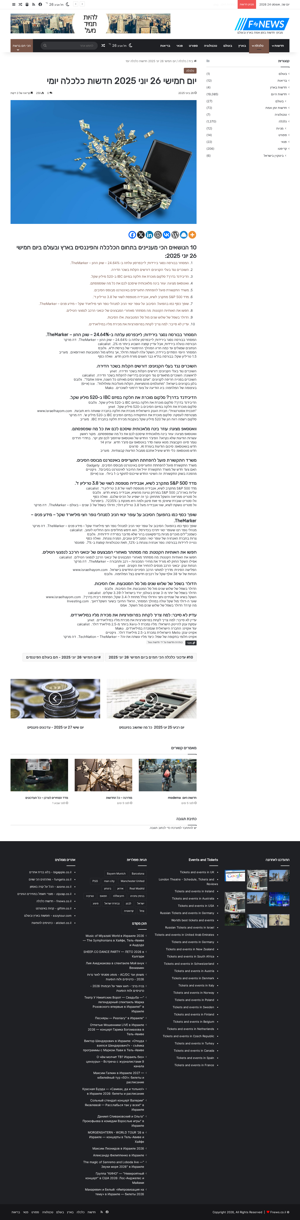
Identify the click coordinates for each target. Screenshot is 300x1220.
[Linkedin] (149, 235)
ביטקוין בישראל (274, 155)
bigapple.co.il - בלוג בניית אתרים (50, 872)
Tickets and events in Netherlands (190, 1029)
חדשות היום (279, 94)
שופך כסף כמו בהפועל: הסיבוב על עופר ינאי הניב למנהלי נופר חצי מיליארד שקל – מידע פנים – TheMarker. (113, 304)
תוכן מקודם (139, 923)
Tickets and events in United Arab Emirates (184, 934)
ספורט (193, 45)
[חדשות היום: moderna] (167, 775)
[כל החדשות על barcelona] (257, 880)
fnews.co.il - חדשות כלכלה (53, 901)
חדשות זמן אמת (276, 108)
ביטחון (107, 888)
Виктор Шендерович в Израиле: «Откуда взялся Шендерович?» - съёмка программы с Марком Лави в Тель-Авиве (113, 1045)
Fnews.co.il (278, 1212)
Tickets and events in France (194, 1065)
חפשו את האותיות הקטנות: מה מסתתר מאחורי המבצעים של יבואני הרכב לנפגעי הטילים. (126, 310)
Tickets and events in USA (196, 905)
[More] (192, 235)
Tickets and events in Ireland (194, 891)
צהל (142, 910)
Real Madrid (137, 888)
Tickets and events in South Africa (190, 956)
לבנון (128, 903)
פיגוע (95, 903)
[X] (141, 235)
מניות (280, 128)
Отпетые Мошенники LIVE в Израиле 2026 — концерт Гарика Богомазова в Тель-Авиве (116, 1029)
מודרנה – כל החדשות (119, 798)
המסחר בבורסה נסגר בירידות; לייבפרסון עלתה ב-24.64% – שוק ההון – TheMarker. (129, 263)
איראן (120, 888)
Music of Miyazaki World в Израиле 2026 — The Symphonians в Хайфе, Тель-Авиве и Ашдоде (113, 940)
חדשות (279, 45)
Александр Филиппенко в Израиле (118, 1155)
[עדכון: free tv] (235, 902)
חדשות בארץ (278, 87)
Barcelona (138, 873)
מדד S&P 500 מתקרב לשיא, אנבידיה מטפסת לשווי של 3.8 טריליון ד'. (140, 297)
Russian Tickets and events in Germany (187, 913)
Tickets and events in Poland (194, 1000)
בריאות (165, 45)
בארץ (242, 45)
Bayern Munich (116, 873)
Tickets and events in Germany (193, 942)
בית (191, 61)
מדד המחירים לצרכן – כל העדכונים (46, 798)
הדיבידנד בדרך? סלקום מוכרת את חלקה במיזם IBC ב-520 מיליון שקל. (139, 276)
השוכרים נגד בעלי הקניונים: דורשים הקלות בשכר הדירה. (149, 270)
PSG (95, 881)
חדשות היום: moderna (182, 798)
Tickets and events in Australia (193, 898)
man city (109, 881)
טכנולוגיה (210, 45)
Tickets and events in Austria (194, 971)
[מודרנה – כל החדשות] (103, 775)
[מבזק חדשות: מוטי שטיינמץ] (279, 875)
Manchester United (132, 881)
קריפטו (282, 148)
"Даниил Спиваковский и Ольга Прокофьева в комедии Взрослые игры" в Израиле (113, 1121)
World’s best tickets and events (192, 920)
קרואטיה (129, 910)
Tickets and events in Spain (195, 1058)
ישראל (140, 903)
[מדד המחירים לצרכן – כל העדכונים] (39, 775)
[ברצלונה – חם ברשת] (279, 899)
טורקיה (90, 896)
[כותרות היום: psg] (257, 897)
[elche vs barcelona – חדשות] (257, 921)
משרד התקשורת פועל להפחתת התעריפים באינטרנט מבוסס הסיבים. (140, 290)
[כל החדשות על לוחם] (279, 920)
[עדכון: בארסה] (235, 875)
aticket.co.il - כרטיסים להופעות (51, 923)
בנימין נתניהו (137, 896)
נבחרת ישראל (112, 903)
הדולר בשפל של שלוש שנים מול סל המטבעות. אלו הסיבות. (147, 317)
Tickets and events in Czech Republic (188, 1036)
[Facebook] (132, 235)
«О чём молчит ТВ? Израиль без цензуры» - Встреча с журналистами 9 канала (115, 1061)
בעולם (227, 45)
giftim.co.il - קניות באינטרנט (53, 908)
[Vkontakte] (166, 235)
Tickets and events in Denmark (193, 978)
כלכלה (259, 45)
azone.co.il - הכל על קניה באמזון (50, 886)
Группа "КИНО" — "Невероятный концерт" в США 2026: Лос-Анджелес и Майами (114, 1178)
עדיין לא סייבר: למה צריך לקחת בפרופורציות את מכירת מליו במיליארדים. (138, 324)
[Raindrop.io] (184, 235)
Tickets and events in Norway (193, 992)
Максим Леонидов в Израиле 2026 (118, 1148)
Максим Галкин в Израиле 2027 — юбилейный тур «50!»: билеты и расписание (118, 1077)
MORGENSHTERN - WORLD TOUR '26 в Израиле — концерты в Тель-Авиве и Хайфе (116, 1137)
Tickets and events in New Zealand (190, 949)
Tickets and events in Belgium (193, 1021)
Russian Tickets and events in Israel (189, 927)
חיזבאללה (118, 896)
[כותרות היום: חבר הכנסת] (235, 920)
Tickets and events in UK (197, 872)
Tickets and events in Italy (196, 985)
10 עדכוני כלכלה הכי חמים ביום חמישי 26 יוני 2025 (151, 657)
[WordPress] (175, 235)
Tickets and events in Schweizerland (189, 963)
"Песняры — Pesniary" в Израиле (119, 1018)
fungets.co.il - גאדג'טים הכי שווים (50, 879)
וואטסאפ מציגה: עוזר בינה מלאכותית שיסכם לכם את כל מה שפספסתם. (138, 283)
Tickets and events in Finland (194, 1014)
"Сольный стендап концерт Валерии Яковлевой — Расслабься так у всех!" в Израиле (114, 1105)
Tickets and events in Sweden (193, 1007)
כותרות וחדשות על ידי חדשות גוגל (165, 642)
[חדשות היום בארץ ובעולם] (262, 24)
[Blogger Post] (158, 235)
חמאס (103, 896)
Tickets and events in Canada (194, 1050)
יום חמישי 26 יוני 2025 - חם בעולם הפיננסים (62, 657)
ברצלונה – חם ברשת (222, 4)
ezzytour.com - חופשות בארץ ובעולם (47, 915)
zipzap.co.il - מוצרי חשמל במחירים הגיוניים (44, 894)
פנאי (179, 45)
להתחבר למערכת (182, 828)
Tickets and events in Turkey (194, 1043)
